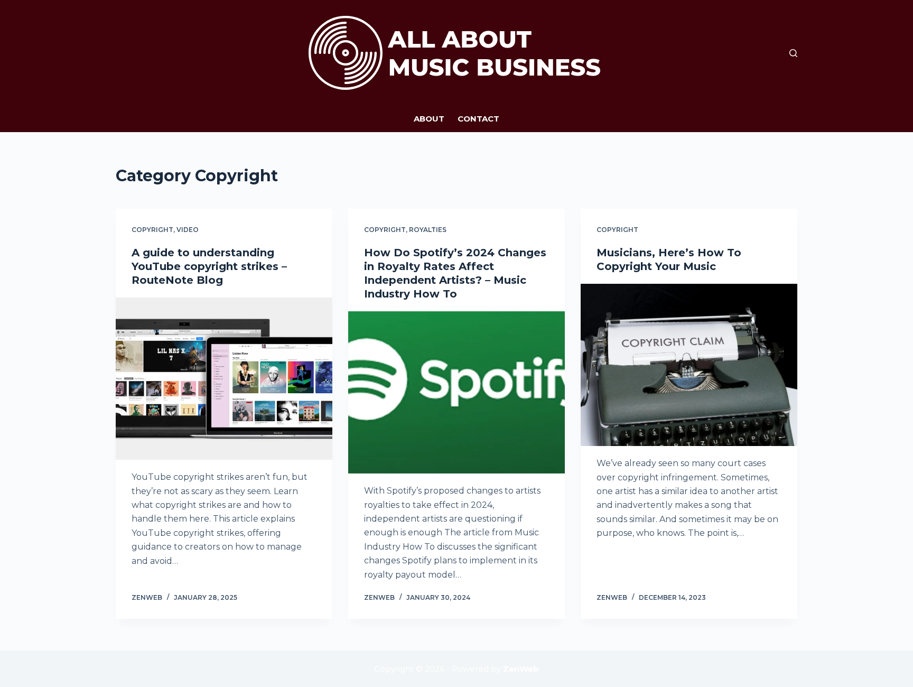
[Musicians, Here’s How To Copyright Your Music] (689, 365)
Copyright (152, 230)
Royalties (427, 230)
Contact (478, 119)
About (429, 119)
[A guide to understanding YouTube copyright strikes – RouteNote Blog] (224, 379)
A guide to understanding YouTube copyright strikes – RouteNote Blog (209, 266)
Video (187, 230)
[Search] (793, 53)
